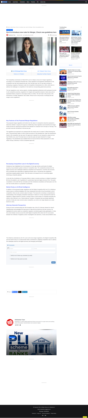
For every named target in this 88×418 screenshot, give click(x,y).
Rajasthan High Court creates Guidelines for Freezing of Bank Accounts (74, 71)
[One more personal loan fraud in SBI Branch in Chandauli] (63, 77)
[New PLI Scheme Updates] (31, 342)
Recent (70, 65)
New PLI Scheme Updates (15, 341)
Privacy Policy (53, 413)
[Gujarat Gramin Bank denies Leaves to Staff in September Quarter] (63, 95)
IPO (37, 1)
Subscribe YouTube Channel (44, 74)
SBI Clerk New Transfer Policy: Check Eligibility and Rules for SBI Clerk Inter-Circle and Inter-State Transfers (76, 40)
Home (9, 1)
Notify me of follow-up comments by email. (21, 255)
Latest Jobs (42, 1)
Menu (28, 1)
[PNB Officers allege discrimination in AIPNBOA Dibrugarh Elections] (63, 119)
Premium (33, 1)
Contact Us (34, 413)
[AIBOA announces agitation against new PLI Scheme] (63, 107)
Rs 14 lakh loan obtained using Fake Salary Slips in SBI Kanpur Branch (74, 101)
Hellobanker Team (12, 35)
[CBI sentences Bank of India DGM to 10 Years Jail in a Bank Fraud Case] (64, 33)
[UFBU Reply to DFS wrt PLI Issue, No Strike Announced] (63, 83)
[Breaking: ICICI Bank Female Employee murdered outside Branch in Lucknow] (76, 49)
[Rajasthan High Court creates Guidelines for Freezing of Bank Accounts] (63, 71)
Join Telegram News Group (44, 71)
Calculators (22, 1)
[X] (18, 325)
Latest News (15, 1)
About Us (39, 413)
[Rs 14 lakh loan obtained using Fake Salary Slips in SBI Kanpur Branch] (63, 101)
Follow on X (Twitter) (19, 74)
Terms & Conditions (46, 413)
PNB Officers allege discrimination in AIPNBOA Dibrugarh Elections (73, 119)
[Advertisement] (44, 15)
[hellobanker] (4, 2)
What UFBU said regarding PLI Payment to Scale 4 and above (64, 55)
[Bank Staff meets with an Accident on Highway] (63, 89)
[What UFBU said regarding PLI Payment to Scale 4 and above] (64, 49)
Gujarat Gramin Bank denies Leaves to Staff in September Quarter (74, 95)
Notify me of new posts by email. (19, 259)
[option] (31, 342)
